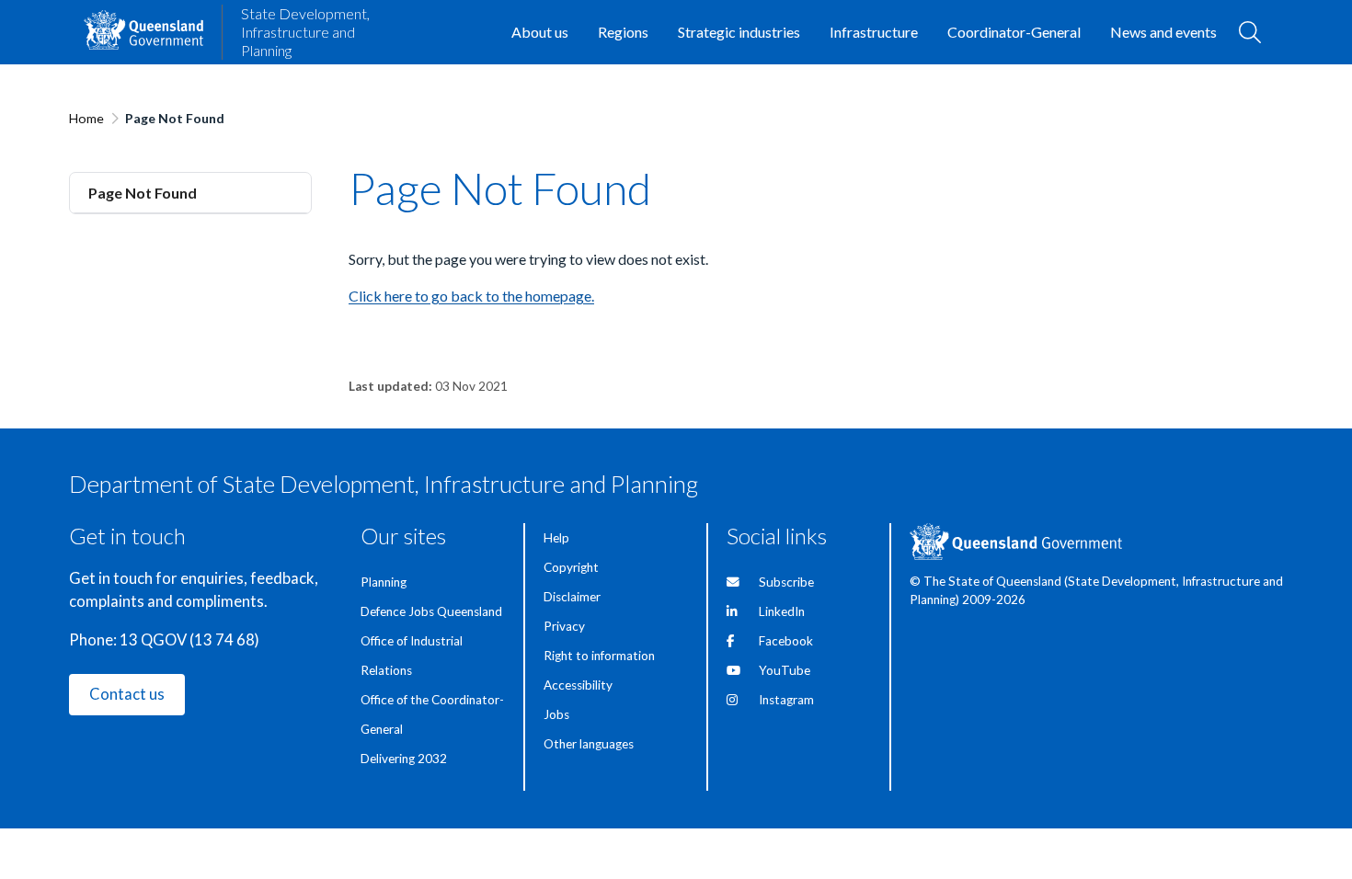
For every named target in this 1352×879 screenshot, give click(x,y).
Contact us (127, 694)
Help (556, 538)
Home (86, 118)
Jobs (556, 714)
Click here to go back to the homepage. (471, 295)
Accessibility (578, 685)
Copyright (571, 567)
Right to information (599, 655)
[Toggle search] (1250, 32)
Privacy (564, 626)
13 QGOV (153, 640)
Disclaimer (572, 596)
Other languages (589, 743)
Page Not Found (142, 192)
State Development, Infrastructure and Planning (305, 32)
